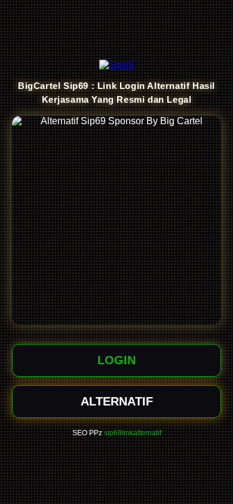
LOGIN (116, 360)
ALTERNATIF (117, 401)
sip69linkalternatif (132, 433)
